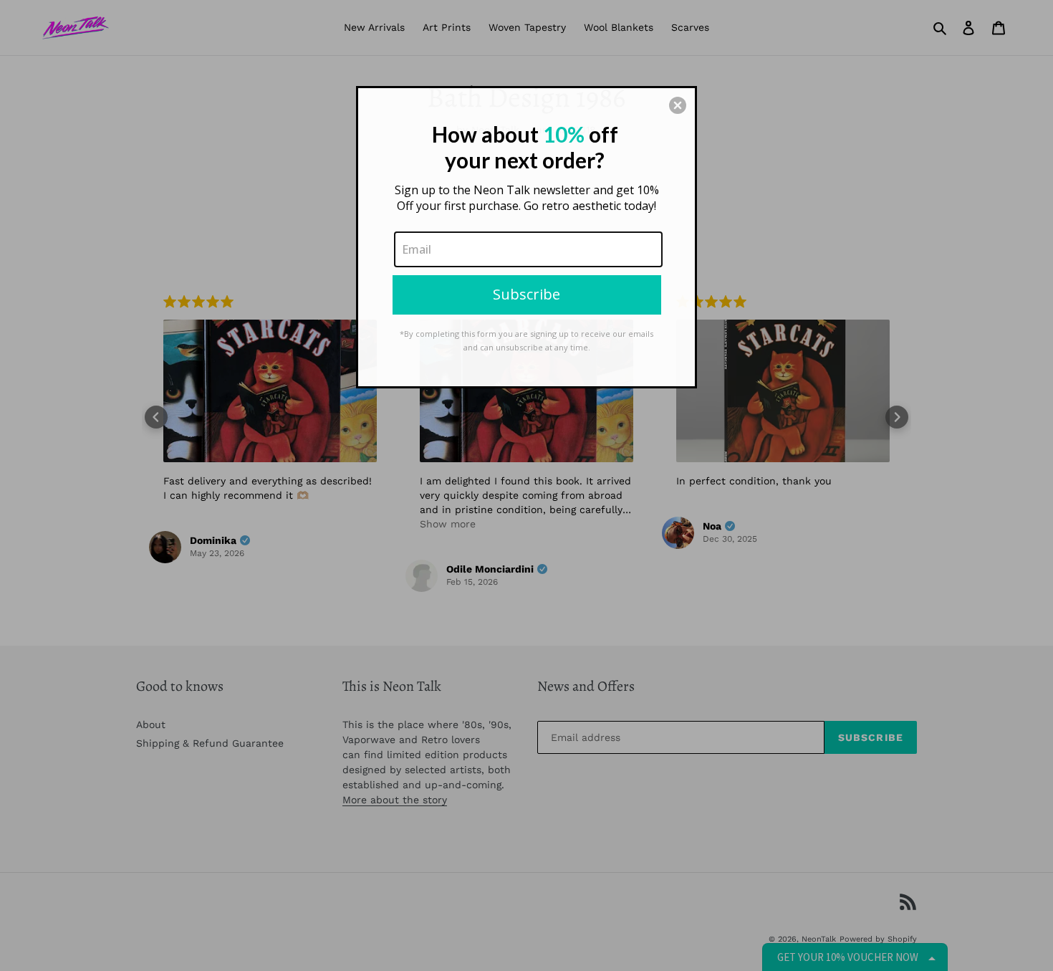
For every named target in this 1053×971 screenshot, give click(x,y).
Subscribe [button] (526, 294)
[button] (677, 105)
